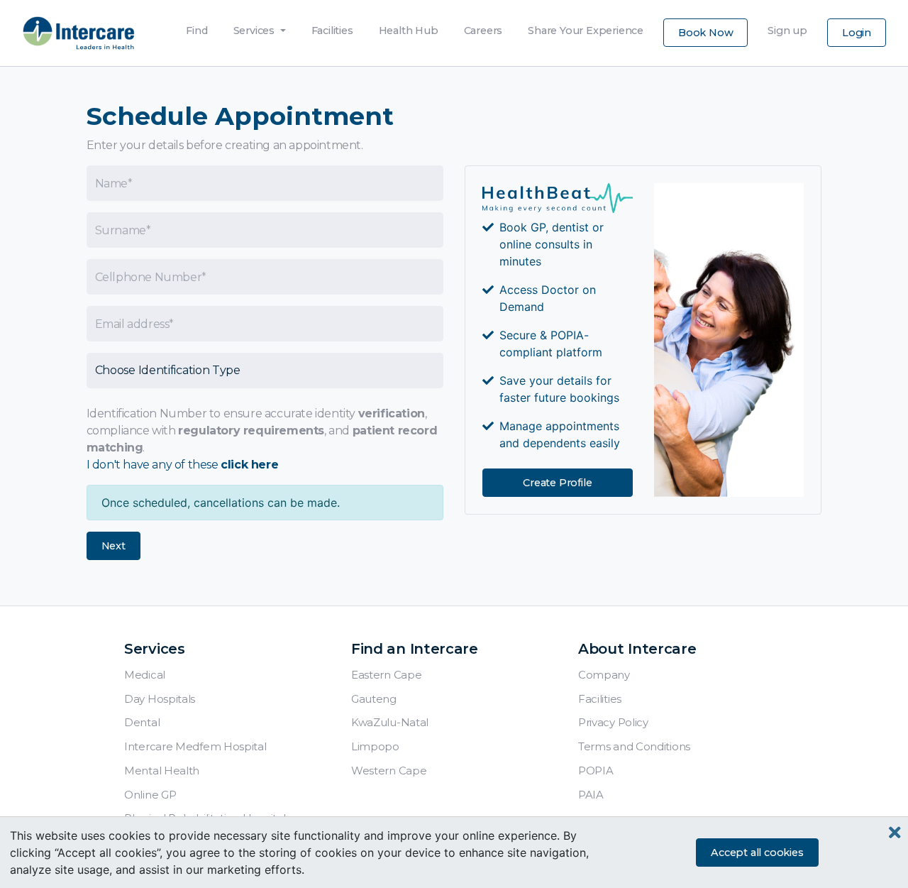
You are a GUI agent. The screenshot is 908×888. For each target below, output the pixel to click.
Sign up (787, 27)
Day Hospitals (159, 699)
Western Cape (388, 770)
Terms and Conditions (634, 746)
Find (196, 27)
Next (113, 545)
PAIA (591, 794)
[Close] (895, 833)
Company (604, 674)
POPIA (596, 770)
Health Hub (408, 27)
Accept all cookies (757, 852)
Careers (483, 27)
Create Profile (557, 482)
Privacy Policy (613, 722)
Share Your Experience (585, 27)
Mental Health (161, 770)
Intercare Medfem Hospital (195, 746)
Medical (144, 674)
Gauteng (374, 699)
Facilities (332, 27)
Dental (142, 722)
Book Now (705, 32)
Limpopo (375, 746)
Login (856, 32)
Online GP (150, 794)
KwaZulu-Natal (389, 722)
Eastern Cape (386, 674)
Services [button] (255, 30)
